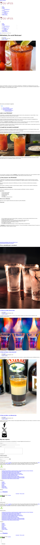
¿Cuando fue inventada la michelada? (8, 108)
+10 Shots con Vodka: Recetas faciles (7, 310)
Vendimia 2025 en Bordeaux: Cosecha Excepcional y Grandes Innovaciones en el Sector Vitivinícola (17, 470)
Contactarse (17, 493)
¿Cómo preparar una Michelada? (7, 109)
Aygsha (4, 312)
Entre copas (4, 483)
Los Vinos (9, 462)
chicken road (6, 29)
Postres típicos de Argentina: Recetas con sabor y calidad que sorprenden (13, 476)
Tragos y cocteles (4, 14)
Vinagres (5, 491)
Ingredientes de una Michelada (9, 110)
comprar (3, 482)
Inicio (3, 6)
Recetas (3, 485)
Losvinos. (9, 495)
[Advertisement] (20, 77)
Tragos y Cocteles (4, 39)
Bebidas (3, 7)
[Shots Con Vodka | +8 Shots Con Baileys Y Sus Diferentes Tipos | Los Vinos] (18, 413)
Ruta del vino (4, 486)
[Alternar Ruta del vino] (16, 28)
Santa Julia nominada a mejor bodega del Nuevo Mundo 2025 (11, 471)
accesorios (1, 533)
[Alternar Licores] (16, 25)
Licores (3, 484)
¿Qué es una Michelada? (6, 107)
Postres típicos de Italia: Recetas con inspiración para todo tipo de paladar (13, 477)
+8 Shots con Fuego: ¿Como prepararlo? (8, 351)
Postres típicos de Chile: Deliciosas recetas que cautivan (10, 478)
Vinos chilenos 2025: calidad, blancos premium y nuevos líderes (12, 473)
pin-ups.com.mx (6, 11)
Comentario (2, 453)
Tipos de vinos (4, 13)
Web (0, 446)
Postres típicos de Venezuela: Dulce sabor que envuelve (10, 517)
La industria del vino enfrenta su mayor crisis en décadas (10, 472)
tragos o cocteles (7, 463)
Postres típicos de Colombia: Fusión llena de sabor (9, 475)
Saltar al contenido (3, 0)
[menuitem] (3, 543)
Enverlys (4, 37)
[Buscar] (10, 459)
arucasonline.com (6, 9)
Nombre (1, 443)
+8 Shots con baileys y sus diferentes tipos (8, 415)
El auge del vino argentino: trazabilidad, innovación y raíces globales (12, 474)
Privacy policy (22, 493)
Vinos (39, 462)
